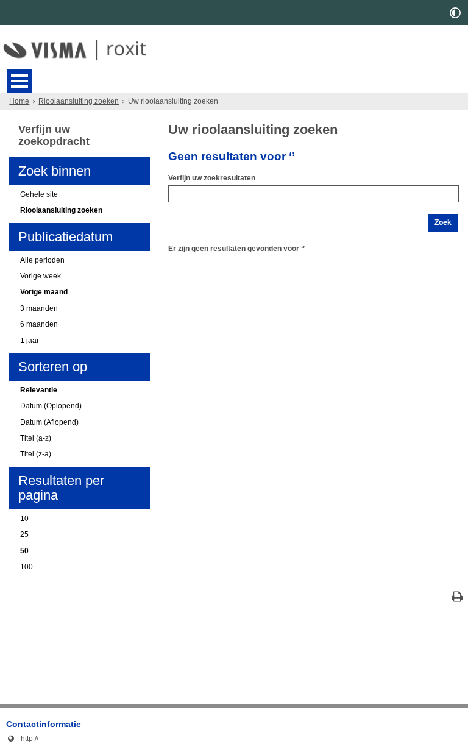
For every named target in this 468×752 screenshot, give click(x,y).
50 (24, 551)
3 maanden (39, 308)
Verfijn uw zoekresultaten (211, 178)
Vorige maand (44, 292)
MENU (19, 81)
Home (19, 101)
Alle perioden (42, 260)
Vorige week (40, 276)
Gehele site (39, 194)
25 (24, 534)
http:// (22, 738)
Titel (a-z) (35, 438)
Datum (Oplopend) (51, 406)
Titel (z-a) (35, 454)
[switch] (455, 12)
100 (26, 566)
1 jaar (29, 340)
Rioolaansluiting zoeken (78, 101)
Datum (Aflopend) (49, 422)
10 (24, 518)
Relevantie (38, 390)
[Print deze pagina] (457, 598)
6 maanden (39, 324)
